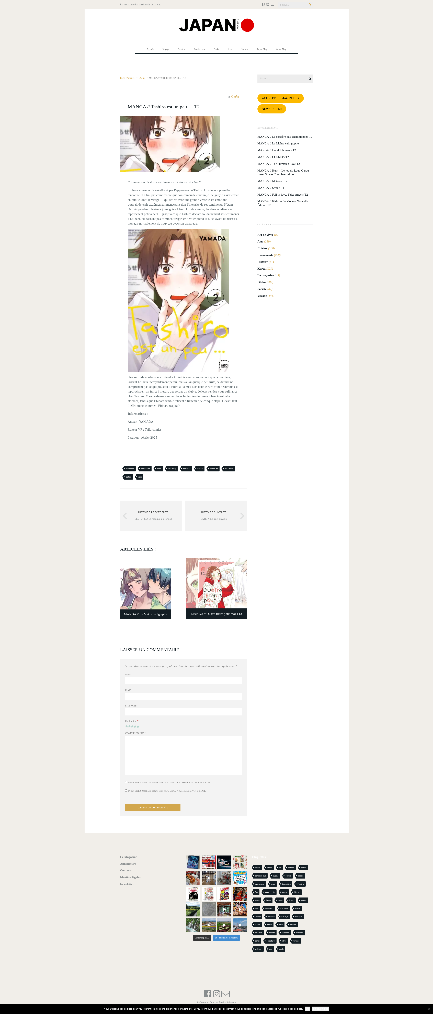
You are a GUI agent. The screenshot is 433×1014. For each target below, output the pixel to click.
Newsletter (127, 884)
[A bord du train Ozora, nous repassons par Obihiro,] (240, 925)
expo (273, 884)
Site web (131, 705)
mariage (284, 916)
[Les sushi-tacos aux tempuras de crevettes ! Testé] (193, 878)
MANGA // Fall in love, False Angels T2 (282, 194)
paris (281, 925)
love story (172, 469)
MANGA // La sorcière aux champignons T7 (284, 136)
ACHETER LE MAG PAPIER (280, 98)
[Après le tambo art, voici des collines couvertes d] (209, 925)
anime (269, 868)
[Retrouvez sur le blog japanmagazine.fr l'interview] (224, 862)
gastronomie (270, 892)
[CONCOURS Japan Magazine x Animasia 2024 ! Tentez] (240, 878)
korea (280, 900)
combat (291, 868)
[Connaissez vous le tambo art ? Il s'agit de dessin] (224, 925)
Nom (128, 674)
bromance (130, 469)
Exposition (286, 884)
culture (288, 876)
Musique (298, 916)
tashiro (128, 477)
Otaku (142, 77)
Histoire (262, 261)
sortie (257, 941)
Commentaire (135, 733)
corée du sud (260, 876)
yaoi (140, 477)
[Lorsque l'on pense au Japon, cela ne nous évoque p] (193, 925)
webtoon (258, 949)
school (200, 469)
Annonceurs (128, 863)
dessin (300, 876)
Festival (301, 884)
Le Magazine (128, 857)
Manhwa (271, 916)
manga (258, 916)
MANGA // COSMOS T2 (273, 157)
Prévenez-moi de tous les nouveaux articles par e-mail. (167, 790)
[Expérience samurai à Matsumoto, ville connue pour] (209, 878)
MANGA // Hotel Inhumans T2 (276, 150)
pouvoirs (258, 933)
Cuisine (262, 248)
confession (145, 469)
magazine (284, 908)
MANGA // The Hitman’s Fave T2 (278, 163)
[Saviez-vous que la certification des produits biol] (193, 909)
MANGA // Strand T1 (270, 187)
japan (257, 900)
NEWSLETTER (272, 109)
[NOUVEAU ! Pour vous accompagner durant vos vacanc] (224, 894)
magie (297, 908)
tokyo (284, 941)
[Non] (428, 1009)
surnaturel (271, 941)
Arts (260, 241)
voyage (296, 941)
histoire (297, 892)
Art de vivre (265, 234)
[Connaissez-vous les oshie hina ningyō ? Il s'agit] (224, 878)
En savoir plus (320, 1008)
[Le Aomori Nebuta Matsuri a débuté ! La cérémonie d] (240, 894)
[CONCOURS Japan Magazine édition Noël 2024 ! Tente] (240, 862)
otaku (269, 925)
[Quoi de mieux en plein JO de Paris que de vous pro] (193, 894)
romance (186, 469)
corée (303, 868)
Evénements (265, 255)
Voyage (262, 295)
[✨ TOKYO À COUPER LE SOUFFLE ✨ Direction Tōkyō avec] (193, 862)
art (280, 868)
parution (293, 925)
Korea (261, 268)
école (159, 469)
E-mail (129, 690)
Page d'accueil (127, 77)
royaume (299, 933)
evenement (259, 884)
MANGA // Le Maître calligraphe (278, 143)
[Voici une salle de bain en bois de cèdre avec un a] (224, 909)
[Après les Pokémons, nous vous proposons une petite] (209, 909)
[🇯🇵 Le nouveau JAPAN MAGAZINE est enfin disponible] (209, 862)
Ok (307, 1008)
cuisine (276, 876)
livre (256, 908)
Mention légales (130, 877)
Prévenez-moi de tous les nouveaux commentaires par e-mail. (171, 782)
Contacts (126, 870)
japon (268, 900)
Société (262, 289)
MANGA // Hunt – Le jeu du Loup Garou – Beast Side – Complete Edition (284, 172)
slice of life (229, 469)
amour (257, 868)
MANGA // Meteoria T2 (272, 181)
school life (214, 469)
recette (272, 933)
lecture (303, 900)
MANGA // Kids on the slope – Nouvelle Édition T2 (282, 203)
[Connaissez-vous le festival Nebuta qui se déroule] (240, 909)
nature (257, 925)
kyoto (291, 900)
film (256, 892)
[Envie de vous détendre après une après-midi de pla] (209, 894)
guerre (284, 892)
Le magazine (265, 275)
